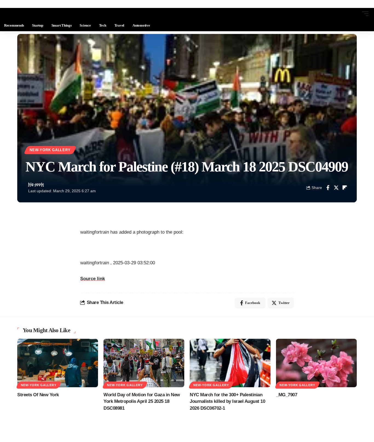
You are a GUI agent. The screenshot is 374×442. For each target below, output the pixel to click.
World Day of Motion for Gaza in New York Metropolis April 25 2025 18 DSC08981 (141, 401)
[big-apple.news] (26, 13)
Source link (92, 278)
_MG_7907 (286, 394)
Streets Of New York (38, 394)
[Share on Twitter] (336, 187)
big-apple (36, 184)
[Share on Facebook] (328, 187)
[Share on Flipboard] (345, 187)
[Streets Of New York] (57, 363)
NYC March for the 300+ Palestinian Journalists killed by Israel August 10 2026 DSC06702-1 (227, 401)
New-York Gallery (50, 150)
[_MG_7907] (316, 363)
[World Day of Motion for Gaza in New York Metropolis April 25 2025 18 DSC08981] (143, 363)
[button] (355, 13)
